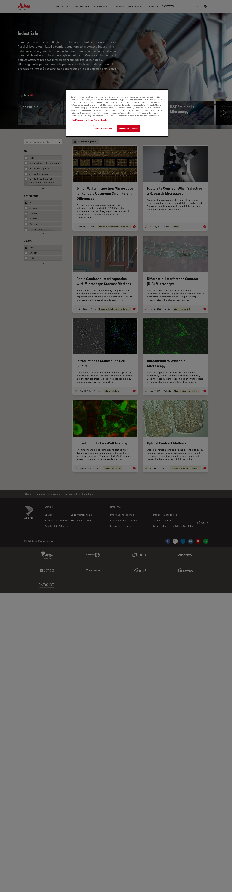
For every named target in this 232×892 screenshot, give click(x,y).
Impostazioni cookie (104, 128)
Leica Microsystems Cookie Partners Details (89, 120)
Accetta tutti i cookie (128, 128)
